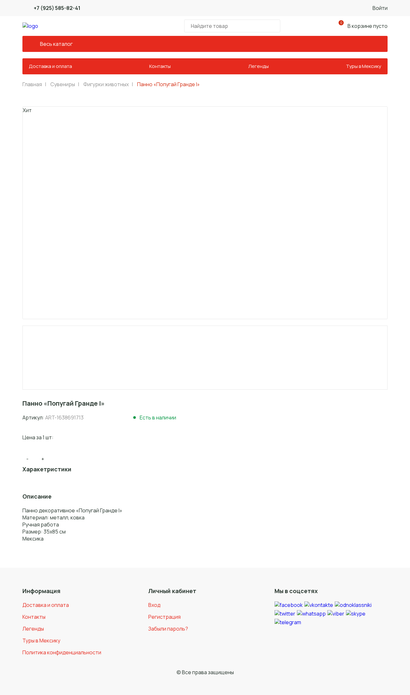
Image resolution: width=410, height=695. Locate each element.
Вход (154, 604)
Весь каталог (56, 43)
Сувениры (62, 84)
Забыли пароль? (168, 628)
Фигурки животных (106, 84)
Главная (32, 84)
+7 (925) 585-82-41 (57, 8)
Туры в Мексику (363, 66)
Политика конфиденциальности (61, 652)
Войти (380, 8)
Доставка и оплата (50, 66)
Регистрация (164, 616)
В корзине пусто (364, 25)
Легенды (258, 66)
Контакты (160, 66)
